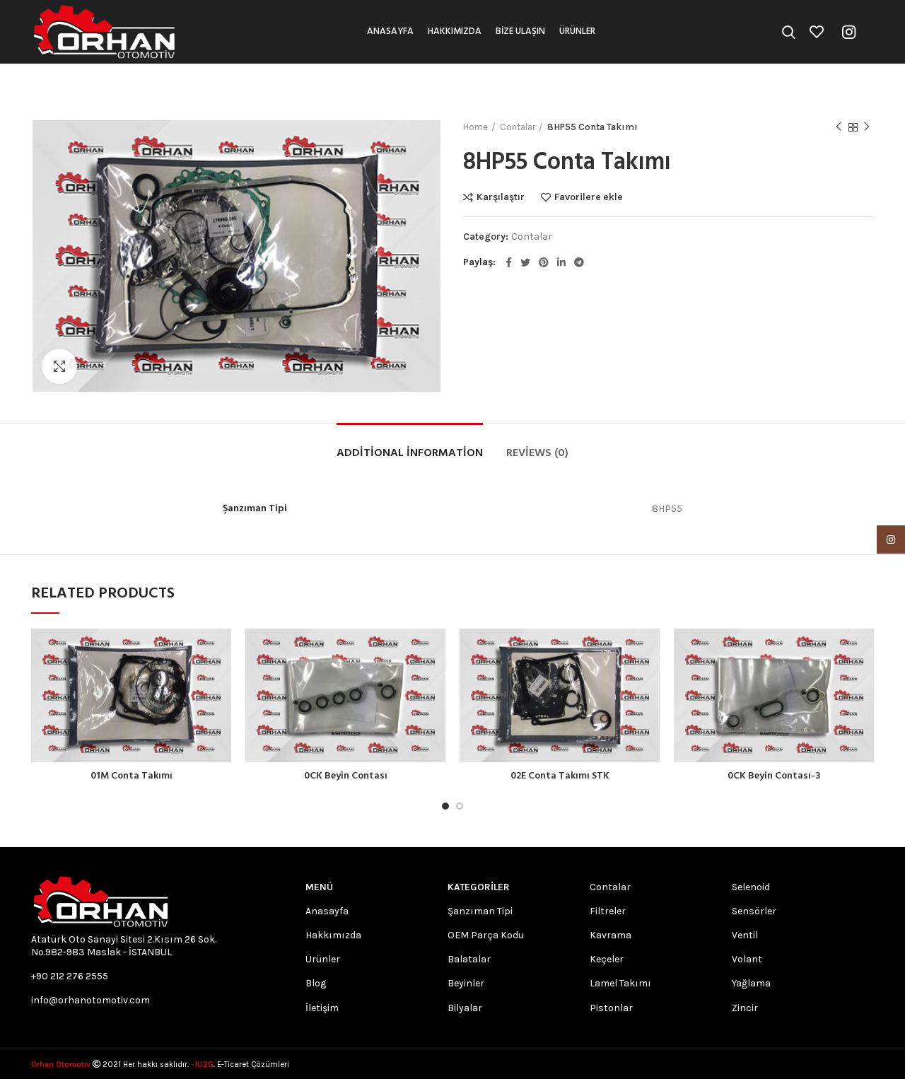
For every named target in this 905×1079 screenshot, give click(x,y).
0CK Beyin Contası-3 (774, 776)
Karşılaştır (501, 197)
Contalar (517, 127)
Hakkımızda (333, 935)
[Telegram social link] (579, 262)
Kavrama (610, 935)
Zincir (745, 1008)
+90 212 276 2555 (69, 976)
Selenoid (751, 887)
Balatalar (469, 959)
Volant (747, 959)
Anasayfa (327, 911)
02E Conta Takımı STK (559, 776)
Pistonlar (611, 1008)
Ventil (745, 935)
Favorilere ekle (588, 197)
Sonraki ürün (867, 127)
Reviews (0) (537, 453)
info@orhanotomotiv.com (90, 1000)
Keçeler (607, 959)
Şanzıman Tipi (480, 911)
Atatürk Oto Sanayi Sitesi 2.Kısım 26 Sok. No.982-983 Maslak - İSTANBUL (123, 945)
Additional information (410, 453)
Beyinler (466, 983)
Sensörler (754, 911)
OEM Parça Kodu (486, 935)
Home (475, 127)
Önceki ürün (838, 127)
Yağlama (751, 983)
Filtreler (608, 911)
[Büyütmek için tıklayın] (59, 366)
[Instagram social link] (849, 32)
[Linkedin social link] (561, 262)
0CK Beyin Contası (345, 776)
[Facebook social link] (508, 262)
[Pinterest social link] (544, 262)
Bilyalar (465, 1008)
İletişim (322, 1008)
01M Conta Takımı (131, 776)
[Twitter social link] (525, 262)
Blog (315, 983)
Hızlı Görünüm (220, 683)
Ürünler (322, 959)
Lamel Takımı (620, 983)
